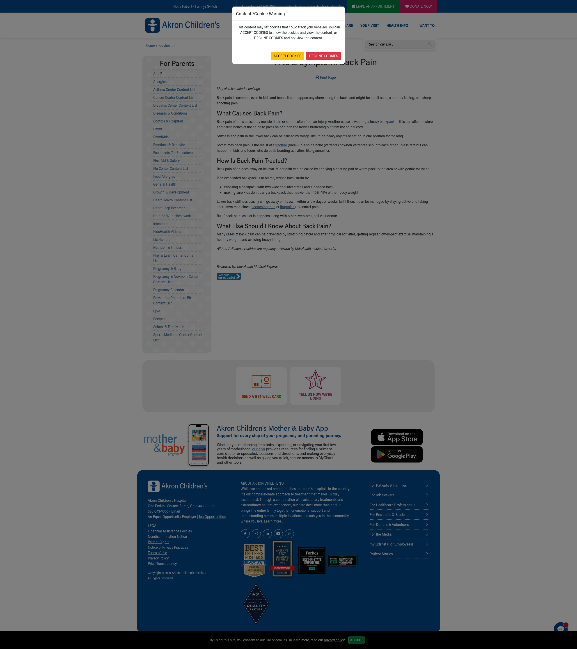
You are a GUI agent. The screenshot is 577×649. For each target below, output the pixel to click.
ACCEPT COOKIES (287, 55)
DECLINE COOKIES (323, 55)
